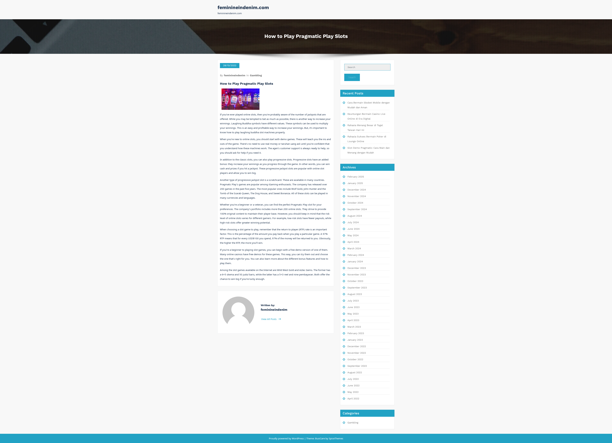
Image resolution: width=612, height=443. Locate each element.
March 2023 (354, 326)
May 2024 (353, 235)
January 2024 (355, 261)
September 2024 (357, 209)
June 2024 (353, 228)
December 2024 (356, 189)
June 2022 (353, 385)
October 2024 (355, 202)
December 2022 (356, 346)
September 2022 (357, 366)
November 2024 (356, 196)
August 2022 (354, 372)
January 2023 (355, 339)
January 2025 (355, 183)
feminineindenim (234, 75)
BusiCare (320, 438)
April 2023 (353, 320)
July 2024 (353, 222)
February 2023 (355, 333)
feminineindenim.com (243, 7)
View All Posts (269, 319)
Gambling (256, 75)
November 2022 (356, 352)
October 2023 (355, 281)
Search (352, 77)
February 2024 (355, 255)
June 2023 (353, 307)
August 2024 (354, 215)
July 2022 (353, 379)
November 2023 (356, 274)
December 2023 (356, 268)
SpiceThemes (335, 438)
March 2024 (354, 248)
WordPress (298, 438)
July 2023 (353, 300)
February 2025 (355, 176)
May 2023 (353, 313)
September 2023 (357, 287)
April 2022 (353, 398)
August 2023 (354, 294)
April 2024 (353, 242)
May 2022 (353, 392)
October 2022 (355, 359)
